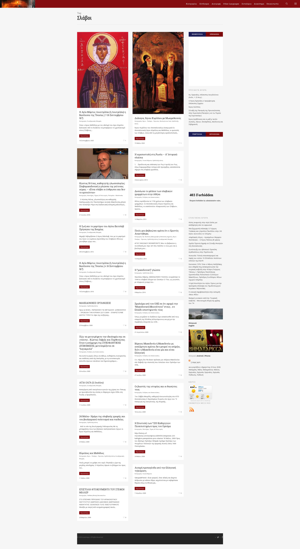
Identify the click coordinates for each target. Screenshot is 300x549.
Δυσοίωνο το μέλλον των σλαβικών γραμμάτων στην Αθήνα (153, 193)
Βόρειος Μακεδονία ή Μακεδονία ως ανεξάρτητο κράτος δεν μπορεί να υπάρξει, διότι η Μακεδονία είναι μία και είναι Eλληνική (157, 348)
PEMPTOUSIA (197, 134)
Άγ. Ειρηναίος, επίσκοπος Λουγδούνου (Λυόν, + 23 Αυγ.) (204, 96)
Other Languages (231, 4)
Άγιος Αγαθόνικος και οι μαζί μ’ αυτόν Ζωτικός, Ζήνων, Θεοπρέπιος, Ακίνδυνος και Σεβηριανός (206, 121)
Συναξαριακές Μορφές (94, 121)
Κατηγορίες (191, 4)
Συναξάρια (246, 4)
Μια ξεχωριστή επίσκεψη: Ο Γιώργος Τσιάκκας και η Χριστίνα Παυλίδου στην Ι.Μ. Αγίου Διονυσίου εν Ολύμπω (205, 231)
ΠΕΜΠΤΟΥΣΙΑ (197, 34)
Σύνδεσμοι (204, 4)
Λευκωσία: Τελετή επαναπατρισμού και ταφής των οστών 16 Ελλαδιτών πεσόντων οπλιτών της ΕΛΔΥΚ (205, 258)
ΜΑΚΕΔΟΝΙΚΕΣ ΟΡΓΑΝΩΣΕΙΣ (95, 302)
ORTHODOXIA (214, 134)
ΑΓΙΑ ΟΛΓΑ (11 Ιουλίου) (91, 382)
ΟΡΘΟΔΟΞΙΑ (214, 34)
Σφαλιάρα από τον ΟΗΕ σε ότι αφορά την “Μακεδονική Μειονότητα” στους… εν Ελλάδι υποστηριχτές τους (156, 306)
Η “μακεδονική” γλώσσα (147, 269)
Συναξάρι (196, 362)
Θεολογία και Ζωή (165, 121)
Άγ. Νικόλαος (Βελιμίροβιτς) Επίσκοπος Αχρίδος (157, 237)
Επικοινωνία (273, 4)
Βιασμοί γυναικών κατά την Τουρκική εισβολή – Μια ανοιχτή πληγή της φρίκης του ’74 (204, 300)
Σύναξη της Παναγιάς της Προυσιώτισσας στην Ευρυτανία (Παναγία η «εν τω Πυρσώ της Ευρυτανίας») (205, 113)
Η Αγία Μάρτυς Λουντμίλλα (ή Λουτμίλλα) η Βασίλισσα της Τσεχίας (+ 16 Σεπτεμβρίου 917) (102, 266)
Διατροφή (216, 4)
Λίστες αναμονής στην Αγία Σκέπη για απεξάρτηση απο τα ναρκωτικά (203, 223)
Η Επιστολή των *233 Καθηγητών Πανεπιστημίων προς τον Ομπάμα (153, 425)
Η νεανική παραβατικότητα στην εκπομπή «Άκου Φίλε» (204, 293)
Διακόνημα (259, 4)
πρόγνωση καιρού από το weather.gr (200, 400)
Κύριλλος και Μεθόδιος (91, 453)
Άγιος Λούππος (194, 107)
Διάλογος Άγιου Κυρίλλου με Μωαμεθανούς (158, 118)
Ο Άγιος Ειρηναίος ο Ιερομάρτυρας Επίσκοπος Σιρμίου (202, 102)
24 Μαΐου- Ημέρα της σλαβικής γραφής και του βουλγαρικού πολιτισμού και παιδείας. (102, 418)
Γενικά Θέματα (147, 160)
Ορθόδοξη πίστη (157, 160)
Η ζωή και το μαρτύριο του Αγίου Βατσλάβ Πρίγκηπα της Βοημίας (101, 228)
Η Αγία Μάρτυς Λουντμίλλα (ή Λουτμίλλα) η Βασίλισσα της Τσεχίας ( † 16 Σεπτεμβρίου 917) (102, 115)
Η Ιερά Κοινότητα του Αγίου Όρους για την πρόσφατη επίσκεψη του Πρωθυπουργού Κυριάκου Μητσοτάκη (205, 286)
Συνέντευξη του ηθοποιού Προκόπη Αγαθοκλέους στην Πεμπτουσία (203, 250)
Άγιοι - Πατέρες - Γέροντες (151, 121)
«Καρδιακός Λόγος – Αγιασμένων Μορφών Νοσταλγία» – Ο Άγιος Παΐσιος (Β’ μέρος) (205, 238)
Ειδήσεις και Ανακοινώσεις (151, 197)
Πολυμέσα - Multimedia (115, 195)
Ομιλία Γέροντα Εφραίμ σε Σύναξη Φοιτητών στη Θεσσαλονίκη (206, 244)
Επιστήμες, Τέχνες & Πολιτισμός (97, 195)
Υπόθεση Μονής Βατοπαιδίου (96, 495)
